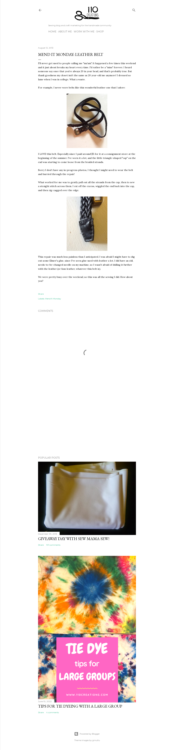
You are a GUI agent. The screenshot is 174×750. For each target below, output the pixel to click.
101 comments (53, 545)
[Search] (134, 9)
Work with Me (84, 31)
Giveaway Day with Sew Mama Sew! (73, 538)
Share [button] (41, 294)
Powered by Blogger (90, 734)
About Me (65, 31)
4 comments (52, 712)
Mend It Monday (53, 298)
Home (52, 31)
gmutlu (96, 740)
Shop (100, 31)
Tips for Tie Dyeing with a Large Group (80, 706)
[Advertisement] (87, 424)
